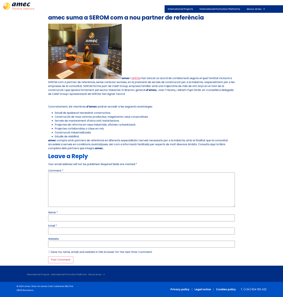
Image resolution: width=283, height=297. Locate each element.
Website (53, 239)
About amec (254, 9)
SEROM (136, 78)
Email (52, 225)
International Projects (180, 9)
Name (53, 212)
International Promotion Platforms (220, 9)
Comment (55, 170)
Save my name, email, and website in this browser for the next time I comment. (101, 252)
